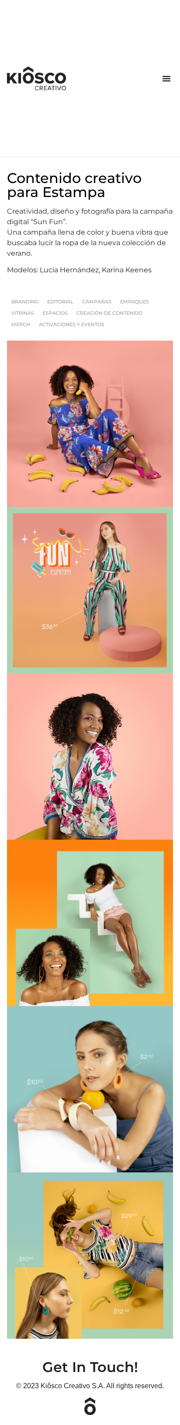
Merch (20, 324)
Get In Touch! (90, 1367)
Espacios (55, 313)
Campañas (96, 302)
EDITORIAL (60, 302)
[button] (166, 78)
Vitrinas (22, 313)
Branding (24, 302)
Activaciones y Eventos (71, 324)
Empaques (134, 302)
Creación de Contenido (109, 313)
